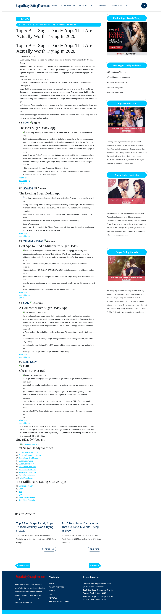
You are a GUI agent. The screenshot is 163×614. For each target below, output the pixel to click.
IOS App (22, 184)
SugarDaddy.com (26, 461)
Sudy (26, 302)
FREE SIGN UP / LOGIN (119, 6)
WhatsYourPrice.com (27, 467)
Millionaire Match (33, 240)
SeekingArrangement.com (30, 455)
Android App (24, 181)
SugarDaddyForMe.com (29, 458)
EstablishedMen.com (27, 470)
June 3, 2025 (26, 25)
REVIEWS (102, 6)
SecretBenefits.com (27, 475)
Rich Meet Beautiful (27, 500)
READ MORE (50, 549)
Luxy (21, 489)
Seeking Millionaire (27, 497)
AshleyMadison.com (27, 472)
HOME (54, 6)
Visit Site (23, 178)
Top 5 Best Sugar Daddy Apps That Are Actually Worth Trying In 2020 (34, 527)
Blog (93, 6)
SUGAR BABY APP (68, 6)
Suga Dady (30, 361)
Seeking (28, 188)
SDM (26, 122)
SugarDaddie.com (26, 464)
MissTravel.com (26, 478)
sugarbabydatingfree (43, 25)
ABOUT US (83, 6)
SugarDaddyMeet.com (28, 452)
